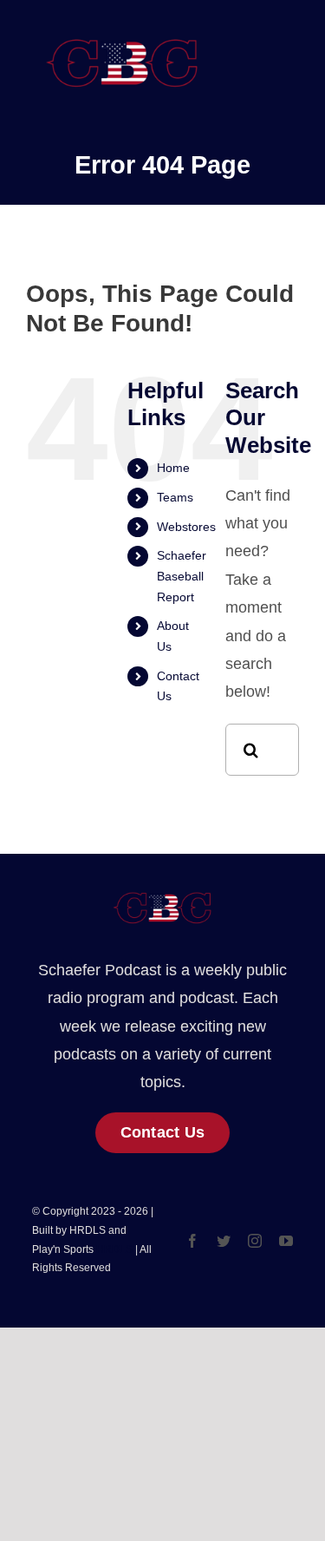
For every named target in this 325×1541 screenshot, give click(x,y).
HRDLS (114, 1249)
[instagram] (255, 1241)
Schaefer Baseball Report (181, 576)
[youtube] (286, 1241)
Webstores (186, 527)
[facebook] (192, 1241)
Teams (175, 497)
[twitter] (224, 1241)
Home (173, 468)
